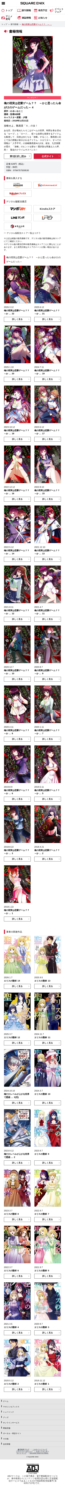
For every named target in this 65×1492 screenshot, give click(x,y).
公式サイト (48, 156)
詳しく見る (17, 319)
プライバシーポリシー (24, 1451)
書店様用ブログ (23, 1449)
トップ (4, 24)
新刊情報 (14, 24)
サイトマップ (21, 1453)
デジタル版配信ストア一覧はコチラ (24, 233)
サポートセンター (42, 1451)
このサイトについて (39, 1449)
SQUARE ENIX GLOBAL (39, 1453)
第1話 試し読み (18, 156)
